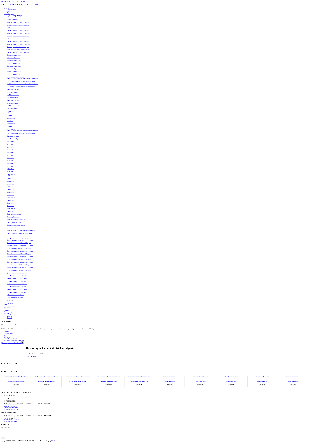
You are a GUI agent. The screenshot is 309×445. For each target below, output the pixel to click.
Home (5, 336)
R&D (8, 12)
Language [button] (6, 313)
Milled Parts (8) (11, 129)
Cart (6, 310)
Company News (11, 306)
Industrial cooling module (170, 381)
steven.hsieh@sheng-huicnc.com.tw (13, 419)
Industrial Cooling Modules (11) (15, 15)
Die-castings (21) (11, 174)
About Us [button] (6, 8)
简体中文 (9, 318)
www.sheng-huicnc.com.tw (11, 407)
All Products (10, 303)
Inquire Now (7, 307)
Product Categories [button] (9, 14)
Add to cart (36, 356)
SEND (2, 438)
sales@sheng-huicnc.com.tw (11, 406)
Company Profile (11, 9)
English (9, 314)
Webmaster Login (8, 311)
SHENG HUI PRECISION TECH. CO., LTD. (19, 5)
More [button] (5, 304)
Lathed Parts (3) (11, 111)
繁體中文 (9, 316)
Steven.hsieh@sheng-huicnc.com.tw (13, 404)
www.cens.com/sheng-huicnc (11, 409)
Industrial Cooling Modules (11, 338)
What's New (10, 11)
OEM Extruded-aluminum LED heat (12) (17, 238)
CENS (53, 441)
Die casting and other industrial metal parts (14, 340)
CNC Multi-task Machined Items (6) (16, 77)
